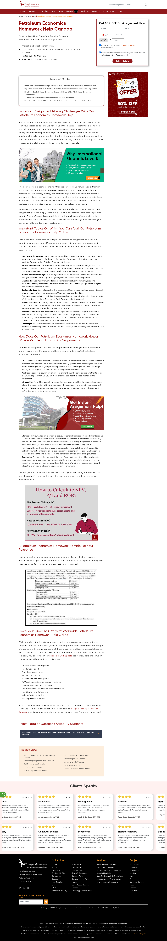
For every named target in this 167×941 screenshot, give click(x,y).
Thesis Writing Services (105, 867)
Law (131, 876)
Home (22, 11)
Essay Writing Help (103, 873)
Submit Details (122, 61)
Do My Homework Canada (34, 764)
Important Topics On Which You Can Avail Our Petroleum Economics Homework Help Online (60, 89)
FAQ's (54, 888)
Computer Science (137, 882)
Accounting (134, 864)
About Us (96, 11)
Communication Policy (80, 879)
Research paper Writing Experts (108, 879)
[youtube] (28, 888)
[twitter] (24, 888)
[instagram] (20, 888)
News (60, 11)
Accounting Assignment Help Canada (39, 761)
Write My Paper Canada (33, 767)
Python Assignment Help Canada (77, 755)
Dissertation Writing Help (106, 864)
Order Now (56, 870)
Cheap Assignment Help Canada (77, 768)
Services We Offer (59, 873)
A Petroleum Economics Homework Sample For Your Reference (49, 98)
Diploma (85, 11)
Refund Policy (77, 867)
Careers (55, 879)
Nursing (133, 873)
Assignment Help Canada (74, 762)
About (54, 867)
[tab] (61, 734)
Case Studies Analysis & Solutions (109, 876)
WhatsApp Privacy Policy (81, 891)
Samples (44, 11)
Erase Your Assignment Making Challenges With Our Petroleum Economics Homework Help (60, 86)
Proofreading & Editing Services (108, 870)
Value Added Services (80, 885)
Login (119, 11)
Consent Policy (77, 876)
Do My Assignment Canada (74, 759)
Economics (134, 867)
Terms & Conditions (128, 45)
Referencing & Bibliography (107, 882)
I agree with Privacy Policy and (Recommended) (118, 46)
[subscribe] (46, 901)
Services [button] (31, 11)
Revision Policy (77, 870)
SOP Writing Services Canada (35, 770)
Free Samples (57, 882)
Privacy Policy (77, 864)
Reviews (72, 11)
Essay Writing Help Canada (74, 765)
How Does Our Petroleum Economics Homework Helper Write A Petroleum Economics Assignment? (57, 93)
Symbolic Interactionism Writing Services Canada (39, 757)
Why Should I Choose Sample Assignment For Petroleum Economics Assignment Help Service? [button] (58, 734)
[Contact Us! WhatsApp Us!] (3, 794)
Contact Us (108, 11)
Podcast (75, 888)
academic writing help (60, 656)
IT (130, 879)
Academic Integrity (59, 891)
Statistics (133, 891)
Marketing (134, 885)
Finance (133, 888)
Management (135, 870)
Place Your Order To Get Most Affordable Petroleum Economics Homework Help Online (58, 101)
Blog (53, 11)
